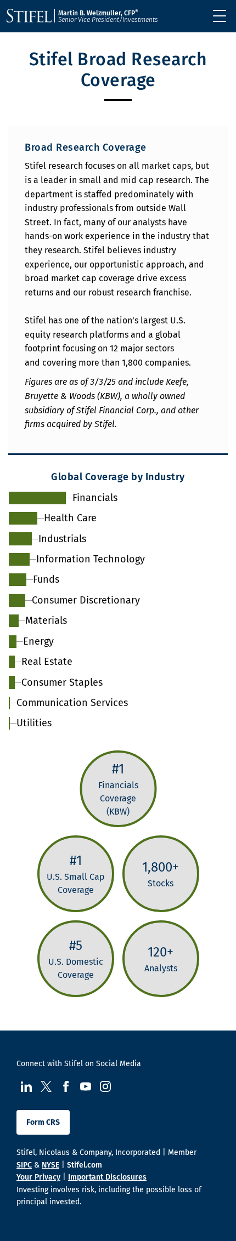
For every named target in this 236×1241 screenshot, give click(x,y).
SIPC (24, 1165)
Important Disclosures (107, 1177)
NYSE (50, 1165)
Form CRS (43, 1122)
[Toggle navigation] (219, 15)
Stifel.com (84, 1165)
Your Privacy (38, 1177)
